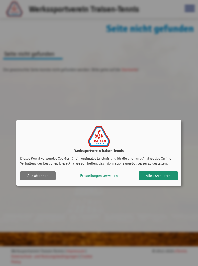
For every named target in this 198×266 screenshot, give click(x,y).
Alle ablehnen (37, 176)
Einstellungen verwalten (99, 176)
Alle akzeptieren (158, 176)
